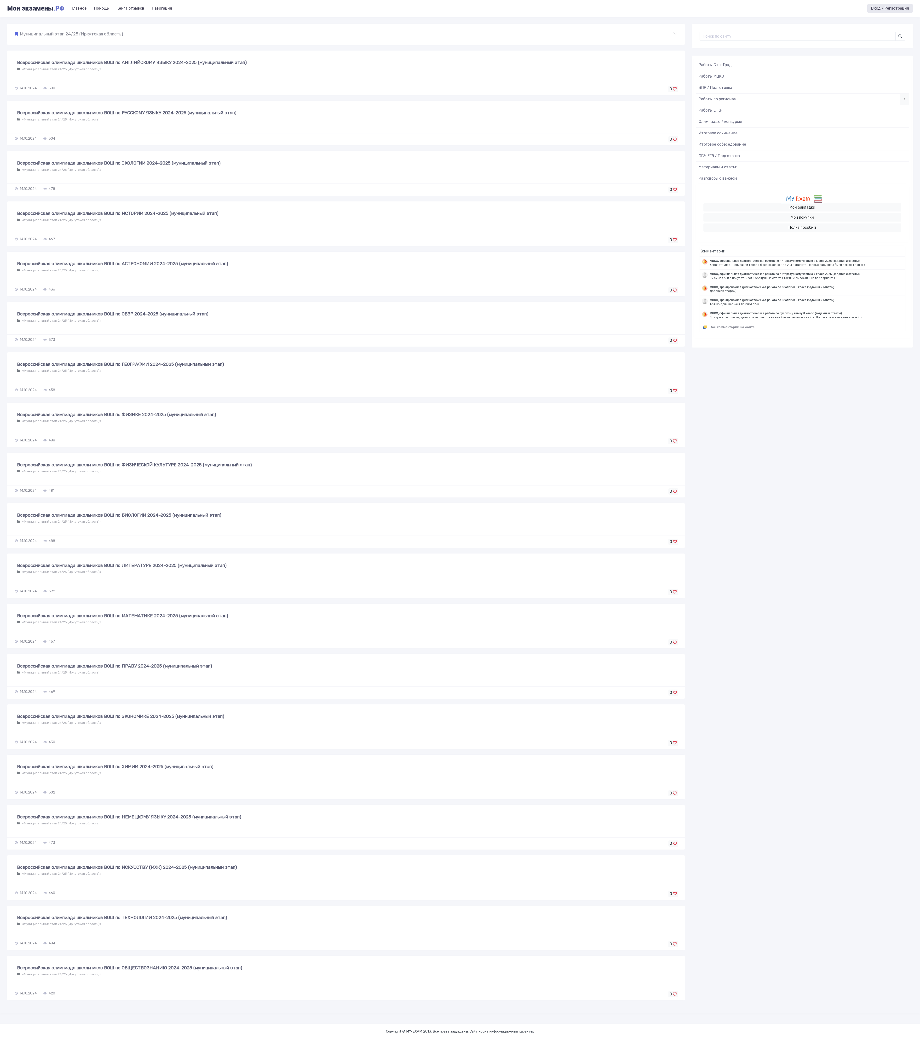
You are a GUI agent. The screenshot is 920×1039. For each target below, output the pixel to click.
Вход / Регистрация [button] (890, 8)
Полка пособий (802, 227)
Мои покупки (802, 217)
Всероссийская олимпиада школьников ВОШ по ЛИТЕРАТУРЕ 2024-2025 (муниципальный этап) (122, 565)
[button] (346, 34)
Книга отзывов (130, 8)
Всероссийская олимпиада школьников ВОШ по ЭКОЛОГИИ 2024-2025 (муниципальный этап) (119, 163)
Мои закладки (802, 207)
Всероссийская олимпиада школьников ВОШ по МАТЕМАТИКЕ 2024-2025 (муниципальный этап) (122, 615)
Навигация (162, 8)
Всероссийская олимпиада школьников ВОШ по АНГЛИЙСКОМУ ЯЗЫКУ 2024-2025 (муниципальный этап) (132, 62)
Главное (79, 8)
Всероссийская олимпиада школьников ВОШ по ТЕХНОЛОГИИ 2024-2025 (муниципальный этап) (122, 917)
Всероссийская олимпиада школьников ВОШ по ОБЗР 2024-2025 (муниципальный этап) (112, 314)
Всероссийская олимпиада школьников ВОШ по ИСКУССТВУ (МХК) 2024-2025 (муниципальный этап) (127, 867)
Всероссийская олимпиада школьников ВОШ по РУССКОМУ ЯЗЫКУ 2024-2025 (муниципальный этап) (126, 112)
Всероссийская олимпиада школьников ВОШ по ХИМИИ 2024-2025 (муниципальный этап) (115, 766)
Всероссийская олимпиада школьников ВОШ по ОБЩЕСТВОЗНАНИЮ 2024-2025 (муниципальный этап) (129, 967)
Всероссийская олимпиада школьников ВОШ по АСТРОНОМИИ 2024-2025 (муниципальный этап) (122, 263)
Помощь (101, 8)
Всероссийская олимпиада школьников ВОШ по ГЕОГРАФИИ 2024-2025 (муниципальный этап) (120, 364)
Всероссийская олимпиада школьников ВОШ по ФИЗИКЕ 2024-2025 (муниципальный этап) (116, 414)
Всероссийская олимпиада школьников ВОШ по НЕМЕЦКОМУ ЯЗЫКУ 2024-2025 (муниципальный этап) (129, 817)
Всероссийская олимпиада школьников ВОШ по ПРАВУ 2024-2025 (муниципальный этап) (114, 666)
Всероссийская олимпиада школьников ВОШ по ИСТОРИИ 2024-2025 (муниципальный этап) (117, 213)
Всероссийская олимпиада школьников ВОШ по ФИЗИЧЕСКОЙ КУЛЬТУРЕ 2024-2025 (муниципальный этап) (134, 465)
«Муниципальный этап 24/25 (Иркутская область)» (61, 69)
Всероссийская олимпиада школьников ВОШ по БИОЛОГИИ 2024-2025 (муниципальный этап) (119, 515)
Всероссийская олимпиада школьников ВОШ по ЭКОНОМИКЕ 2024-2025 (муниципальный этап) (120, 716)
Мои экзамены (35, 8)
